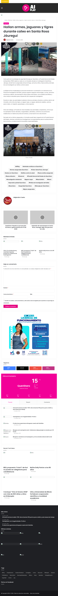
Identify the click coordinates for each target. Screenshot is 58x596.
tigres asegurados (29, 189)
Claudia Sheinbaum (19, 572)
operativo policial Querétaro (17, 182)
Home (5, 20)
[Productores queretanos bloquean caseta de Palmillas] (7, 425)
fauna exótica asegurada (45, 173)
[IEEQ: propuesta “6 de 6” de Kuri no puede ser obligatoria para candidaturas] (29, 244)
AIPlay (18, 166)
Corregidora (28, 572)
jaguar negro (29, 179)
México (30, 575)
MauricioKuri (40, 179)
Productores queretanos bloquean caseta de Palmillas (28, 423)
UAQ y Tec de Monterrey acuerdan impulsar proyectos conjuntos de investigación (10, 253)
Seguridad (4, 577)
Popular (10, 402)
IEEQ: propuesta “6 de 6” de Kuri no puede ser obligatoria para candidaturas (28, 253)
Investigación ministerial (14, 179)
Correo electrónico (8, 294)
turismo (9, 577)
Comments (47, 402)
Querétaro (12, 186)
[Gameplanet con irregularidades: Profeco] (7, 419)
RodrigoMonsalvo (48, 575)
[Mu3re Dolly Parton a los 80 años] (47, 244)
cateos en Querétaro (12, 173)
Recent (28, 402)
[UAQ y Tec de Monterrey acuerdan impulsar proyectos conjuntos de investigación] (11, 244)
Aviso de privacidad (34, 593)
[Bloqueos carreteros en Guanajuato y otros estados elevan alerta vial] (7, 439)
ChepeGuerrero (10, 572)
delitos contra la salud (28, 173)
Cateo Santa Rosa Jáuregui (40, 169)
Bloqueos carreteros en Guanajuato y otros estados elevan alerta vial (32, 437)
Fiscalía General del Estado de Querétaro (40, 176)
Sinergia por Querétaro (42, 186)
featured (21, 176)
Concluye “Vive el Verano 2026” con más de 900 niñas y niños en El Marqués (15, 494)
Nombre (5, 287)
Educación (40, 572)
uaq (14, 577)
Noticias (10, 20)
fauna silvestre (10, 176)
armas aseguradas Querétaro (19, 169)
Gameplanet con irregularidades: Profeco (24, 416)
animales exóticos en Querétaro (32, 166)
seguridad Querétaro (25, 186)
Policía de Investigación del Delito (39, 182)
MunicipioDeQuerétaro (22, 575)
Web (31, 294)
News (49, 179)
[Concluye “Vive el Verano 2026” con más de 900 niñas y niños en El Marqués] (15, 483)
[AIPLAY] (29, 8)
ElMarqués (46, 572)
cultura (34, 572)
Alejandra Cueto (9, 39)
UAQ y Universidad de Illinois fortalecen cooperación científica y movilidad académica (41, 495)
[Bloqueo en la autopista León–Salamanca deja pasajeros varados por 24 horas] (7, 432)
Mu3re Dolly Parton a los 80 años (46, 251)
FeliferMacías (5, 575)
